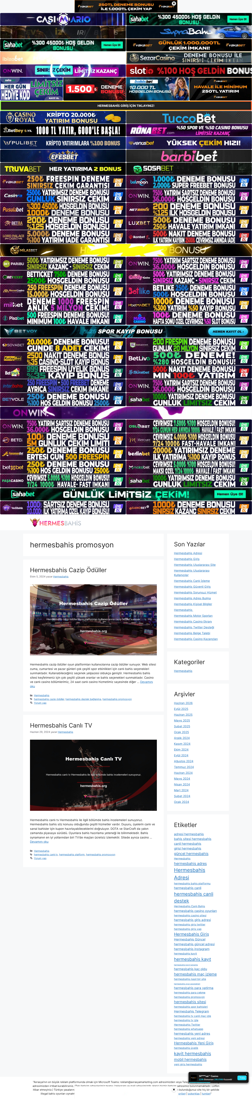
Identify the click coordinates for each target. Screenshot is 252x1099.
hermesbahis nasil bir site (190, 979)
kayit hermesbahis (192, 1053)
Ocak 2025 (181, 732)
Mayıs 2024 (182, 778)
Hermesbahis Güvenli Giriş (192, 586)
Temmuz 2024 (184, 767)
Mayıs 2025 (182, 720)
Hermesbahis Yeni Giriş (194, 1043)
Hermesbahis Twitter (187, 1024)
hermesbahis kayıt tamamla (186, 965)
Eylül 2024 (181, 755)
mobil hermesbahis (190, 1059)
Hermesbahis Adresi (188, 553)
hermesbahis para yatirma (193, 988)
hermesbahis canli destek (193, 897)
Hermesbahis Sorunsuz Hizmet (195, 592)
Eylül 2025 (181, 709)
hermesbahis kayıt (192, 959)
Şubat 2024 (182, 796)
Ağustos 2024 (183, 761)
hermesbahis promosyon (117, 699)
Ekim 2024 (181, 749)
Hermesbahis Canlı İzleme (192, 581)
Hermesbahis (41, 695)
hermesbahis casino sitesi (190, 915)
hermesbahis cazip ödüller (49, 699)
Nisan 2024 (182, 784)
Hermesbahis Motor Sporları (193, 615)
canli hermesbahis (187, 844)
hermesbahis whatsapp (188, 1029)
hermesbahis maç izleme (195, 974)
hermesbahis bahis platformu (192, 883)
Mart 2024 (181, 790)
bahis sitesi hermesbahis (192, 839)
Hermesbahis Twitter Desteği (194, 627)
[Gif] (126, 250)
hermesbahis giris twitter (189, 924)
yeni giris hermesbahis (188, 1064)
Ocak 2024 (181, 802)
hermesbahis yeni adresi (189, 1038)
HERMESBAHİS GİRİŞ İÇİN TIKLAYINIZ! (126, 106)
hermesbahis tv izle (186, 1020)
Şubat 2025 (182, 726)
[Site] (63, 182)
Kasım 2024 (182, 743)
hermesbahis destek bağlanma (83, 699)
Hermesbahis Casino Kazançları (196, 639)
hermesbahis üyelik (186, 1048)
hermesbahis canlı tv (46, 854)
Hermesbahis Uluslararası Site (195, 565)
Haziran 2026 (183, 703)
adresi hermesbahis (189, 834)
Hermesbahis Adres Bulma (192, 598)
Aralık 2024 (182, 738)
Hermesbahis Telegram (191, 1011)
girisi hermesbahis (187, 848)
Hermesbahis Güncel (189, 939)
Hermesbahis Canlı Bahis (189, 906)
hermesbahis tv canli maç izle (192, 1016)
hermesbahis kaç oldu (190, 969)
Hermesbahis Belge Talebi (192, 633)
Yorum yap (40, 702)
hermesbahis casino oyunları (195, 911)
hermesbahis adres (190, 863)
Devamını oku (39, 841)
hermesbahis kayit (185, 953)
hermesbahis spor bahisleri (191, 1006)
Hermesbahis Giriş (187, 559)
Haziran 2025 (183, 714)
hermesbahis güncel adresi (194, 944)
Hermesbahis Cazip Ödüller (68, 570)
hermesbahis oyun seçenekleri (187, 984)
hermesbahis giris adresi (192, 920)
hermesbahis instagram (191, 949)
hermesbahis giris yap (187, 929)
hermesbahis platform (72, 854)
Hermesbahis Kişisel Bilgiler (193, 604)
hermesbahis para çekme (189, 992)
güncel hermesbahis (191, 853)
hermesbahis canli (187, 888)
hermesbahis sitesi (190, 1002)
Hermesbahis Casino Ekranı (193, 621)
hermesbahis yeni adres (192, 1034)
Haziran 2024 (183, 773)
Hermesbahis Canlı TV (61, 725)
